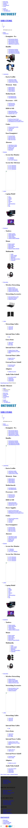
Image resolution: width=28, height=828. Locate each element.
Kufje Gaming (14, 255)
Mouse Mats (10, 247)
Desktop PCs (6, 33)
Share (2, 774)
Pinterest (16, 774)
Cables (4, 321)
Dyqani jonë (5, 783)
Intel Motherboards (12, 96)
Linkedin (12, 774)
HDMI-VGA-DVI (12, 371)
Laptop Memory (11, 91)
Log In (4, 6)
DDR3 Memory (11, 88)
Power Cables (11, 366)
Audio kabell (11, 379)
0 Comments (5, 390)
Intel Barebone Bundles (13, 49)
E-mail (4, 8)
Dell (9, 206)
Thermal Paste (11, 105)
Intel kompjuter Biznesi (13, 39)
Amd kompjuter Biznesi (13, 40)
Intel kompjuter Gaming (13, 41)
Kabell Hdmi (11, 380)
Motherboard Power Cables (14, 351)
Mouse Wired (11, 245)
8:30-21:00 (5, 9)
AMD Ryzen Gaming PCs (13, 43)
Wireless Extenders (12, 299)
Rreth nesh (5, 791)
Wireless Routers (11, 287)
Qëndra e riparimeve (7, 809)
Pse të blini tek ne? (7, 793)
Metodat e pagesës (7, 812)
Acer (9, 202)
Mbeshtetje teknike (7, 781)
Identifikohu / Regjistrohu (8, 800)
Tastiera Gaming (11, 233)
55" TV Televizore (12, 169)
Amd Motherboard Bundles (14, 53)
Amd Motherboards (12, 97)
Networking (5, 282)
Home (4, 32)
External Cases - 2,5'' (12, 113)
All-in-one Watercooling (13, 127)
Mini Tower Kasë (12, 139)
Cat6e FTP (10, 329)
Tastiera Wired (11, 236)
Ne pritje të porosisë (7, 801)
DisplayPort (10, 378)
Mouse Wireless (11, 246)
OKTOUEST (5, 817)
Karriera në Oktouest (7, 790)
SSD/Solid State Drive (13, 112)
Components (5, 74)
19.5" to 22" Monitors (12, 160)
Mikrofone (13, 257)
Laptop (4, 191)
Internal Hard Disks (12, 111)
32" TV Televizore (12, 165)
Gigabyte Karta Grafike (13, 82)
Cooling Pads (11, 128)
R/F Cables (10, 344)
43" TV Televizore (12, 166)
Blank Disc (10, 149)
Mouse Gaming (11, 243)
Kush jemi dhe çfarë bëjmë (8, 792)
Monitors (5, 152)
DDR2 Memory (11, 89)
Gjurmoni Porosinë (7, 803)
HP (9, 204)
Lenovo (10, 199)
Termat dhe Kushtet (7, 804)
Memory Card (11, 147)
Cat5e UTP (10, 326)
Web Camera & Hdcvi (15, 258)
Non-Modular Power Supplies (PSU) (16, 121)
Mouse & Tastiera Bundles (13, 248)
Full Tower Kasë (11, 137)
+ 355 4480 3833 (6, 10)
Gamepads (13, 260)
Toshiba (10, 197)
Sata (9, 336)
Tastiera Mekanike (12, 234)
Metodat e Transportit (7, 813)
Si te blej (5, 811)
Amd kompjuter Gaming (13, 42)
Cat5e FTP (10, 327)
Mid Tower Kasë (11, 138)
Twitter (4, 774)
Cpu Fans (10, 130)
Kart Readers (11, 148)
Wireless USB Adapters (13, 290)
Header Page (6, 382)
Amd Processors (11, 104)
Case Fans (10, 129)
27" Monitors (11, 157)
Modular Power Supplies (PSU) (14, 120)
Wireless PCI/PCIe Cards (13, 291)
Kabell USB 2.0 (11, 358)
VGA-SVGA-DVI (12, 377)
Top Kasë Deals (11, 136)
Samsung (10, 201)
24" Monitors (11, 158)
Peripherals (5, 228)
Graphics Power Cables (13, 350)
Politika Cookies (6, 823)
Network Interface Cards (13, 296)
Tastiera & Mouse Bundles (13, 238)
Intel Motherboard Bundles (13, 51)
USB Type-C (11, 359)
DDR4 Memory (11, 87)
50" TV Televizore (12, 167)
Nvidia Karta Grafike (12, 80)
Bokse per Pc (13, 256)
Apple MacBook (11, 203)
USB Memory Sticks (12, 145)
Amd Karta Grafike (12, 79)
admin (4, 388)
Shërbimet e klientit (7, 782)
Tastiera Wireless (11, 237)
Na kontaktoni (6, 779)
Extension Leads (11, 365)
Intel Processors (11, 103)
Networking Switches (12, 298)
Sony (9, 200)
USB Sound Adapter (12, 146)
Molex (9, 352)
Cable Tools (10, 342)
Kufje (12, 254)
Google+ (8, 774)
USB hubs (10, 343)
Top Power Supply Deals (13, 119)
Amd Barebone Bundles (13, 50)
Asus (9, 196)
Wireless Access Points (13, 288)
